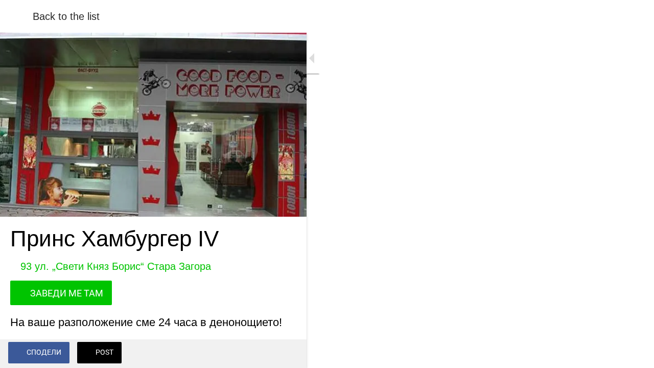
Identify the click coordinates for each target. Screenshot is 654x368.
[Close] (16, 16)
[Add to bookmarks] (286, 353)
